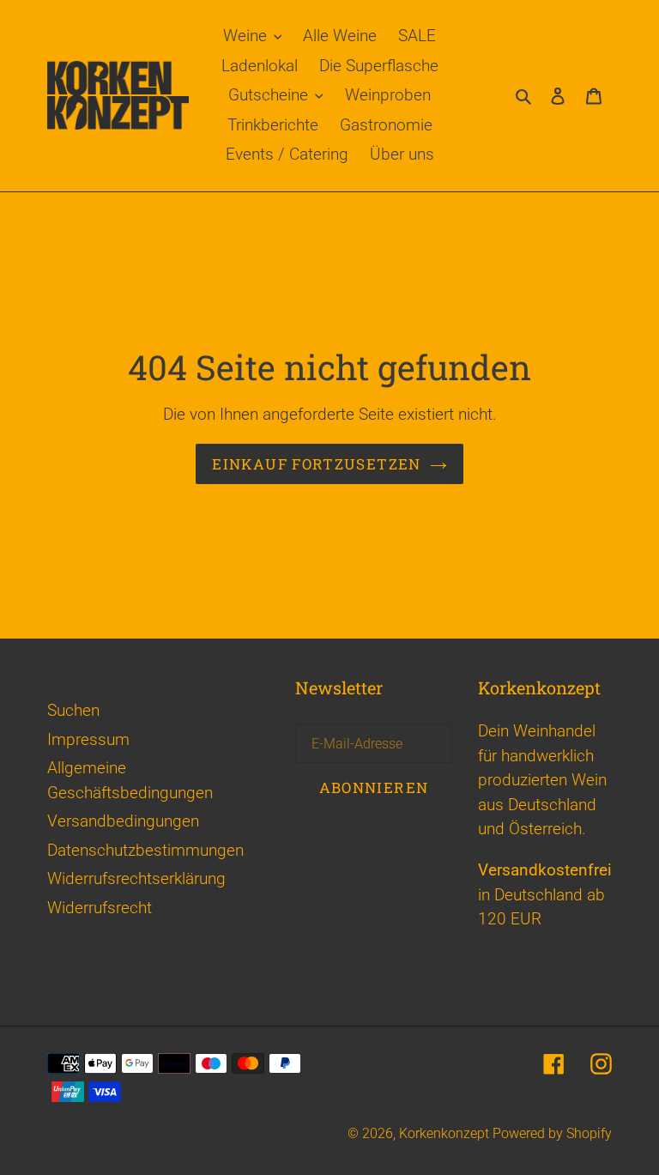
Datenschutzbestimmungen (145, 850)
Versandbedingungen (123, 821)
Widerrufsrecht (99, 908)
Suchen (73, 710)
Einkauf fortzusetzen (316, 464)
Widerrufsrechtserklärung (136, 878)
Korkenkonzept (446, 1133)
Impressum (88, 739)
